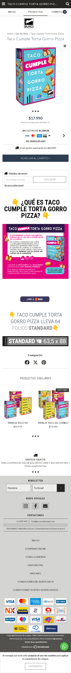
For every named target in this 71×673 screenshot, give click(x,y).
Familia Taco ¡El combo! (53, 422)
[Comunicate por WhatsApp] (64, 646)
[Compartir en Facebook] (27, 362)
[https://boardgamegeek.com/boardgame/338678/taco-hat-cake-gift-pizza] (35, 303)
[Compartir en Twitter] (35, 362)
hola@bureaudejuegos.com (43, 521)
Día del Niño (22, 33)
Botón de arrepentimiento (36, 642)
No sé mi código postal (13, 185)
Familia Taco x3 (18, 422)
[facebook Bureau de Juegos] (35, 506)
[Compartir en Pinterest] (44, 362)
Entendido (35, 666)
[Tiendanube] (35, 648)
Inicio (10, 33)
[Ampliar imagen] (65, 46)
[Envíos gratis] (35, 455)
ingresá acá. (57, 639)
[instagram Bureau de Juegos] (26, 506)
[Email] (45, 506)
